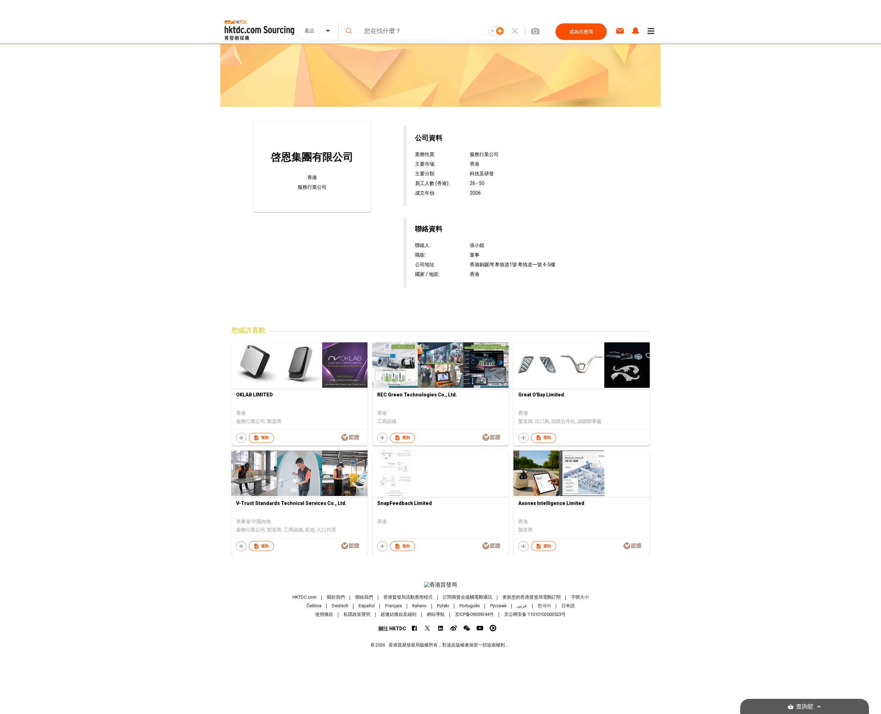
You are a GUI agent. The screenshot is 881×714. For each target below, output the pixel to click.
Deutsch (340, 605)
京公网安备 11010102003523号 (535, 614)
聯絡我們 (364, 597)
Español (367, 605)
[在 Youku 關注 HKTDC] (493, 628)
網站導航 (436, 614)
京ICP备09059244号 (474, 614)
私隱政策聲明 (356, 614)
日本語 (568, 605)
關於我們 (336, 597)
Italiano (419, 605)
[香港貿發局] (440, 585)
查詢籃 (805, 706)
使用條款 (324, 614)
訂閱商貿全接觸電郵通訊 (467, 597)
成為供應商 (581, 31)
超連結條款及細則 (398, 614)
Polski (443, 605)
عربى (522, 605)
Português (469, 605)
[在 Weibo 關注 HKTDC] (453, 628)
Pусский (498, 605)
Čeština (314, 605)
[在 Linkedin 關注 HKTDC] (440, 628)
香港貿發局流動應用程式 (408, 597)
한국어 (544, 605)
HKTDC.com (305, 597)
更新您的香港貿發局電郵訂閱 (531, 597)
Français (393, 605)
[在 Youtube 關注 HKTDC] (480, 628)
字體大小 (580, 597)
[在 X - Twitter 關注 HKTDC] (427, 628)
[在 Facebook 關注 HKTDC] (414, 628)
